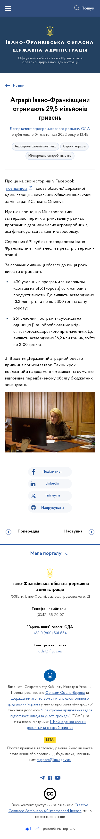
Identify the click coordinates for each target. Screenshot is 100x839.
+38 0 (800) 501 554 (50, 633)
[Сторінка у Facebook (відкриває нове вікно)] (50, 778)
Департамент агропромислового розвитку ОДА (50, 129)
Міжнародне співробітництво (50, 156)
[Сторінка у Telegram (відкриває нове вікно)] (42, 778)
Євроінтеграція (74, 146)
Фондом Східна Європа (65, 693)
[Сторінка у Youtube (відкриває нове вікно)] (57, 778)
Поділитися (52, 472)
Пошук (88, 8)
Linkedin (52, 484)
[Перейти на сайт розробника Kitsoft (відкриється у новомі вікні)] (33, 829)
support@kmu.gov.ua (54, 760)
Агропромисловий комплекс (35, 146)
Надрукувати (52, 508)
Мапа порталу (46, 553)
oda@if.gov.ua (50, 651)
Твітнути (52, 495)
